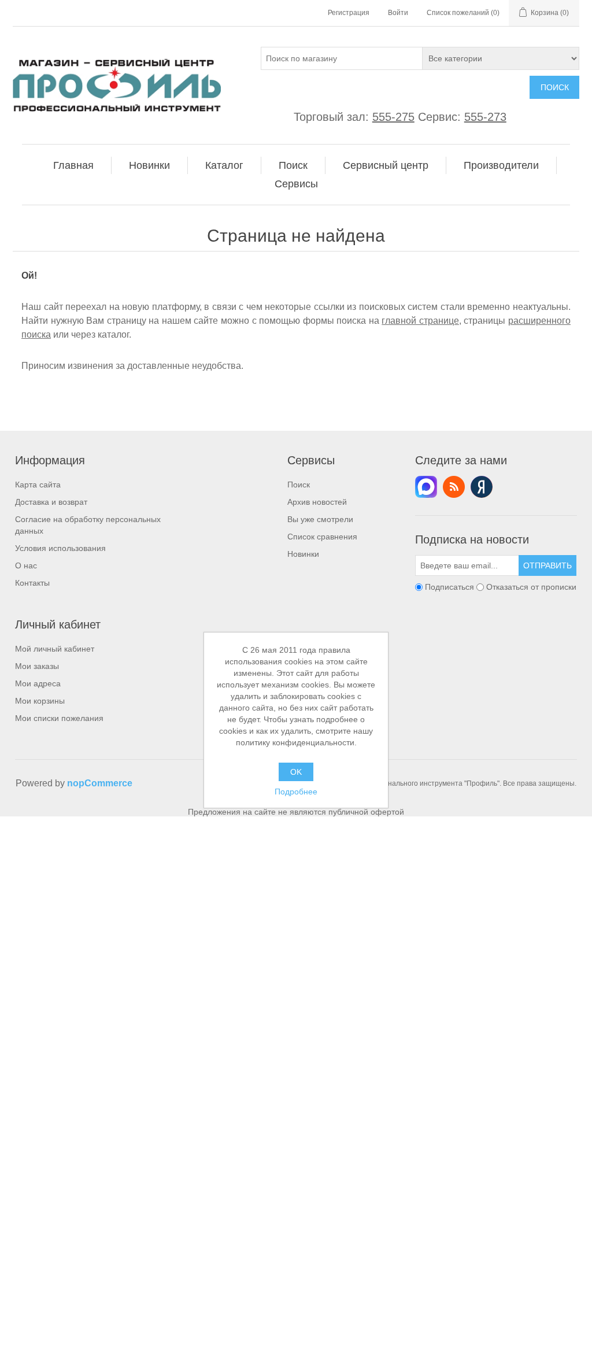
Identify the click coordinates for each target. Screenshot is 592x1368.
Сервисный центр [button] (385, 165)
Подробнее (296, 791)
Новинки (303, 554)
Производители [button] (501, 165)
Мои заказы (37, 666)
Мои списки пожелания (59, 718)
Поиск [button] (293, 165)
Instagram (482, 487)
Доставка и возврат (51, 501)
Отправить (547, 565)
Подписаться (449, 586)
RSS (454, 487)
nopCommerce (99, 783)
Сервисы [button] (296, 184)
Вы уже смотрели (320, 519)
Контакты (32, 582)
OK (296, 772)
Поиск (555, 87)
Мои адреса (38, 683)
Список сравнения (322, 536)
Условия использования (60, 548)
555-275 (393, 116)
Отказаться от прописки (531, 586)
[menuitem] (74, 165)
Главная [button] (73, 165)
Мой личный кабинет (54, 648)
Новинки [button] (149, 165)
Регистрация (348, 13)
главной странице (420, 321)
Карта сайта (38, 484)
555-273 (485, 116)
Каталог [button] (224, 165)
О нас (26, 565)
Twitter (426, 487)
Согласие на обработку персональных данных (88, 525)
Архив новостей (317, 501)
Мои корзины (40, 700)
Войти (398, 13)
